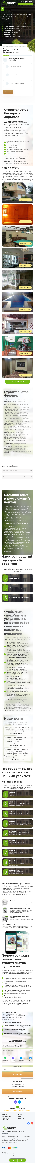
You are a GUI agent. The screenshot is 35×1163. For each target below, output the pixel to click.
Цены (19, 1116)
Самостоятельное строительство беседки (16, 477)
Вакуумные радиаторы (5, 1119)
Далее (6, 91)
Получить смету (17, 1074)
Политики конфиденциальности (10, 1142)
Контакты (21, 1118)
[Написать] (22, 1160)
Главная (4, 1114)
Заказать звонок (26, 4)
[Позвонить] (13, 1160)
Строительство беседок (10, 470)
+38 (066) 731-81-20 (26, 2)
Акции (20, 1114)
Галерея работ (6, 1116)
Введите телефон (17, 1066)
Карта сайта (5, 1144)
